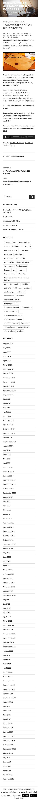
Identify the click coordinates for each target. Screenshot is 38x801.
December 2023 (9, 480)
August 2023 (8, 497)
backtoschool (17, 246)
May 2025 (7, 408)
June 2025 (7, 403)
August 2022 (8, 548)
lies (24, 274)
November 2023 (9, 484)
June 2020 (7, 659)
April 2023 (7, 514)
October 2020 (8, 642)
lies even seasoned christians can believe (16, 279)
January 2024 (8, 476)
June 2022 (7, 557)
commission (9, 258)
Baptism (28, 246)
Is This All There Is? (10, 225)
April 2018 (7, 770)
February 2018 (8, 779)
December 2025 (9, 378)
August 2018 (8, 753)
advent (7, 246)
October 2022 (8, 540)
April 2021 (7, 617)
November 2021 (9, 587)
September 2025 (9, 391)
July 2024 (6, 450)
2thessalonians (24, 243)
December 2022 (9, 531)
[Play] (6, 137)
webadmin (20, 22)
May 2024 (7, 459)
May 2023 (7, 510)
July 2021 (6, 604)
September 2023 (9, 493)
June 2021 (7, 608)
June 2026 (7, 352)
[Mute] (26, 137)
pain (5, 284)
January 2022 (8, 578)
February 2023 (8, 523)
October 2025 (8, 386)
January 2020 (8, 681)
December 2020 (9, 634)
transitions (25, 323)
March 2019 (7, 723)
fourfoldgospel (21, 266)
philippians (18, 288)
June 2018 (7, 762)
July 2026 (6, 348)
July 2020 (6, 655)
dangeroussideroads (24, 262)
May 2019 (6, 715)
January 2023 (8, 527)
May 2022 (7, 561)
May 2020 (7, 664)
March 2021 (7, 621)
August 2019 (8, 702)
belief (9, 156)
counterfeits (9, 262)
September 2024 (9, 442)
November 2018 (9, 741)
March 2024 (7, 467)
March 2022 (7, 570)
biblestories (18, 156)
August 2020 (8, 651)
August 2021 (8, 600)
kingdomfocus (9, 274)
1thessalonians (10, 243)
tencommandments (11, 308)
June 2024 (7, 455)
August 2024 (8, 446)
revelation (20, 296)
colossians (18, 254)
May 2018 (6, 766)
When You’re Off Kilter (11, 221)
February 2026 (8, 369)
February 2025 (8, 420)
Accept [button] (25, 795)
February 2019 (8, 728)
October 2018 (8, 745)
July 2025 (6, 399)
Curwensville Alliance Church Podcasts (17, 6)
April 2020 (7, 668)
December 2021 (9, 583)
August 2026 (8, 344)
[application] (19, 137)
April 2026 (7, 361)
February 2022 (8, 574)
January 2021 (8, 630)
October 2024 (8, 437)
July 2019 (6, 706)
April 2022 (7, 566)
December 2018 (9, 736)
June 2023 (7, 506)
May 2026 (7, 356)
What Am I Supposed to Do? (13, 230)
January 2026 (8, 374)
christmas (8, 254)
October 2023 (8, 489)
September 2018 (9, 749)
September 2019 (9, 698)
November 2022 (9, 536)
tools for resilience (11, 323)
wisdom (20, 331)
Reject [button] (33, 795)
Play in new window (17, 143)
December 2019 (9, 685)
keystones (21, 270)
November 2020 (9, 638)
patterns (7, 288)
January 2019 (8, 732)
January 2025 (8, 425)
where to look (9, 331)
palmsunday (14, 284)
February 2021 (8, 625)
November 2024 (9, 433)
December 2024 (9, 429)
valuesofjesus (9, 327)
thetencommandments (13, 319)
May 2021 (6, 613)
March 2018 (7, 775)
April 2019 (7, 719)
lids (19, 274)
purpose (27, 288)
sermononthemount (12, 300)
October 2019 (8, 694)
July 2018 (6, 758)
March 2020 (7, 672)
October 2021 (8, 591)
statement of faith (11, 304)
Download (29, 143)
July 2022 (6, 553)
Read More (19, 798)
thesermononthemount (13, 315)
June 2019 (7, 711)
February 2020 (8, 677)
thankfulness (27, 308)
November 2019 (9, 689)
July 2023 (6, 501)
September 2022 (9, 544)
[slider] (31, 137)
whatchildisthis (23, 327)
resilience (20, 292)
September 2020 (9, 647)
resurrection (9, 296)
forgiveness (8, 266)
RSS (13, 145)
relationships (9, 292)
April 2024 (7, 463)
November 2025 (9, 382)
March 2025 (7, 416)
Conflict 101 (7, 217)
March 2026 (7, 365)
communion (20, 258)
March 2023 (7, 519)
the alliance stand (10, 311)
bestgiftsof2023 (10, 250)
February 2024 (8, 472)
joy (14, 270)
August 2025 (8, 395)
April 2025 (7, 412)
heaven (7, 270)
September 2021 (9, 595)
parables (25, 284)
